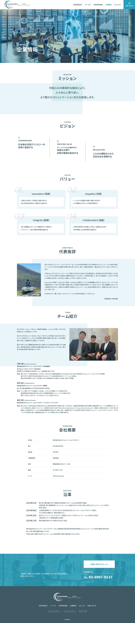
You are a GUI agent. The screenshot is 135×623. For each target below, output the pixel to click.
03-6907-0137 (98, 576)
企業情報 (108, 5)
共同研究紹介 (77, 5)
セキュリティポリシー (54, 611)
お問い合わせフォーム (99, 564)
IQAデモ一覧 (83, 611)
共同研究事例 (98, 5)
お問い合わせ (129, 6)
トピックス (117, 5)
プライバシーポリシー (70, 611)
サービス (88, 5)
